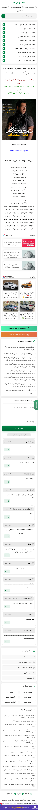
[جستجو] (3, 16)
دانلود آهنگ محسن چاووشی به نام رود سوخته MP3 (20, 726)
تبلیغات (4, 7)
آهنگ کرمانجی (10, 697)
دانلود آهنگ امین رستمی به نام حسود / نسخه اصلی (20, 774)
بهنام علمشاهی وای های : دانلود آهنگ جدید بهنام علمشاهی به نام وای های (19, 385)
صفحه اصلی (29, 7)
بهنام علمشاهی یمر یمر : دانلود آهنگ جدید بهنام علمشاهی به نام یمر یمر (20, 365)
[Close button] (37, 804)
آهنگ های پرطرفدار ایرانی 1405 (25, 25)
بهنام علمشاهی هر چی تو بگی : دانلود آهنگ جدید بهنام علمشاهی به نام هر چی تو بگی (19, 359)
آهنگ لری (10, 692)
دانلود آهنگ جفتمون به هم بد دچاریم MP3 (20, 752)
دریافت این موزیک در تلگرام (17, 328)
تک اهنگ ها (28, 657)
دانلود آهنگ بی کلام (25, 662)
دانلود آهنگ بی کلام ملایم (26, 37)
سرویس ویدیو (16, 7)
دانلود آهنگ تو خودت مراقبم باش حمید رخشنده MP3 (19, 756)
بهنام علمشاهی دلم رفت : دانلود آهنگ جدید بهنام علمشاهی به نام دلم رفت (19, 378)
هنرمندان (29, 678)
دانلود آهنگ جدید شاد (25, 668)
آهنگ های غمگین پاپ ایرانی (25, 60)
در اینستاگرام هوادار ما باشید (18, 335)
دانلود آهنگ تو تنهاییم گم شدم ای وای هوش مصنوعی (20, 762)
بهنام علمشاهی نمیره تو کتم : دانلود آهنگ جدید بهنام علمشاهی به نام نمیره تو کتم (20, 372)
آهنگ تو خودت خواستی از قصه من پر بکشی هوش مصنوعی (19, 780)
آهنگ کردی (27, 697)
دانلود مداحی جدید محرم (27, 56)
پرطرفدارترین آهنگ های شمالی (25, 49)
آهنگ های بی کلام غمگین (26, 41)
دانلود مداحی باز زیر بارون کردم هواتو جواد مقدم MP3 (19, 785)
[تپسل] (1, 804)
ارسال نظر (20, 428)
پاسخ (6, 450)
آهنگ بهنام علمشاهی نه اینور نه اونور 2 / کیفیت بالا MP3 (20, 348)
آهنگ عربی (27, 702)
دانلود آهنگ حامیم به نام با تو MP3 (23, 721)
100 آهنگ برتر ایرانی (29, 29)
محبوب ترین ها (27, 673)
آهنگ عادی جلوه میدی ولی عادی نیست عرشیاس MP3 (19, 747)
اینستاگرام (9, 794)
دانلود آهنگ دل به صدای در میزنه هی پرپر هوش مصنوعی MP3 (19, 731)
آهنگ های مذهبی (10, 702)
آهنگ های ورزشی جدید (27, 45)
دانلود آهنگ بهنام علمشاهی (26, 73)
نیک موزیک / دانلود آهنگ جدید (19, 2)
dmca (27, 794)
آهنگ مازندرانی (28, 692)
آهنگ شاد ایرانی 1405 (28, 33)
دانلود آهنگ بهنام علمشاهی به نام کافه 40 (19, 354)
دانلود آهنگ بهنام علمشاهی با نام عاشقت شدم (19, 68)
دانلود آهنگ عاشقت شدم (19, 151)
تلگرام (19, 794)
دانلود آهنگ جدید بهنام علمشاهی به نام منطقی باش (20, 391)
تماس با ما (18, 11)
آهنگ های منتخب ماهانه (26, 52)
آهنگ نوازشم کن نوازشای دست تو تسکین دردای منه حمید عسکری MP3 (19, 717)
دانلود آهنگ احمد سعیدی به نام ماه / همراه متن (19, 770)
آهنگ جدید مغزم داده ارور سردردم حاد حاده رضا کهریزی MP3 (20, 737)
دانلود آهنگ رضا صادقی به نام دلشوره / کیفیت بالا (18, 766)
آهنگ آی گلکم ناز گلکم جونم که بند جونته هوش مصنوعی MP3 (19, 742)
